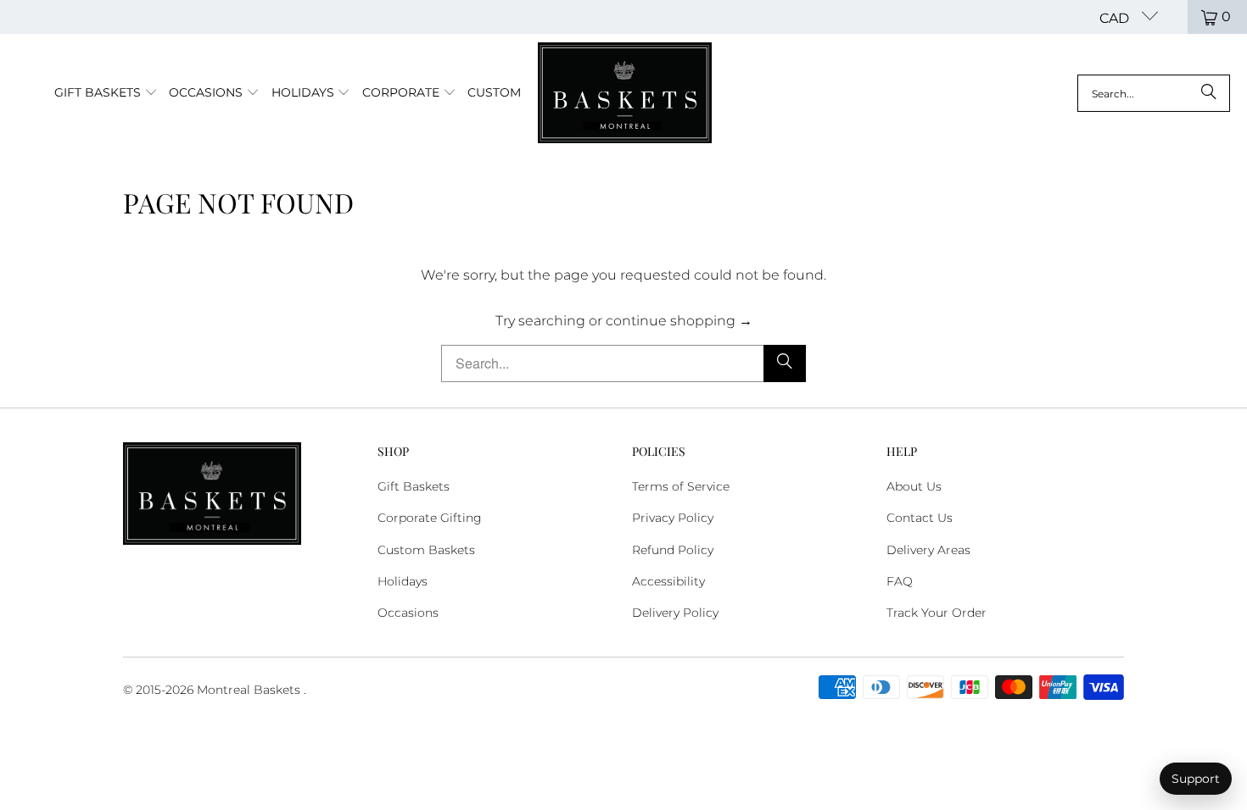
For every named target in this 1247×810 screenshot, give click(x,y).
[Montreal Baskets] (625, 93)
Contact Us (919, 517)
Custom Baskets (426, 550)
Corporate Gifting (429, 517)
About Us (914, 486)
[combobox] (1153, 93)
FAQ (899, 581)
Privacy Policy (672, 517)
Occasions (408, 612)
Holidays (402, 581)
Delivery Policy (675, 612)
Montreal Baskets (248, 689)
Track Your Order (936, 612)
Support (1196, 778)
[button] (106, 93)
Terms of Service (681, 486)
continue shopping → (679, 321)
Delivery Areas (928, 550)
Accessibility (668, 581)
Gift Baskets (413, 486)
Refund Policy (672, 550)
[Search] (1209, 93)
